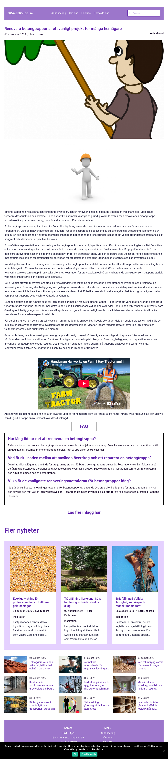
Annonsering (58, 13)
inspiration (19, 616)
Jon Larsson (37, 34)
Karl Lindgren (146, 610)
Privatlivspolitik (89, 754)
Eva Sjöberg (42, 610)
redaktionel (157, 33)
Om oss (73, 13)
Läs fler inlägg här (84, 512)
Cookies (86, 13)
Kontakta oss (101, 13)
